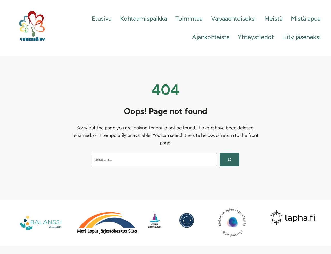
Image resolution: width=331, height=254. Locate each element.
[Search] (229, 159)
